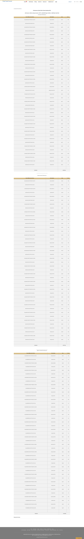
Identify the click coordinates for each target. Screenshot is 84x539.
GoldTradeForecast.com (44, 537)
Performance (31, 1)
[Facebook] (74, 1)
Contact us (40, 1)
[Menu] (81, 1)
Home (25, 1)
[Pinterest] (77, 1)
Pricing (35, 1)
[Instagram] (79, 1)
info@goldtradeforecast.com (48, 535)
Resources (44, 1)
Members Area (50, 1)
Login (56, 1)
